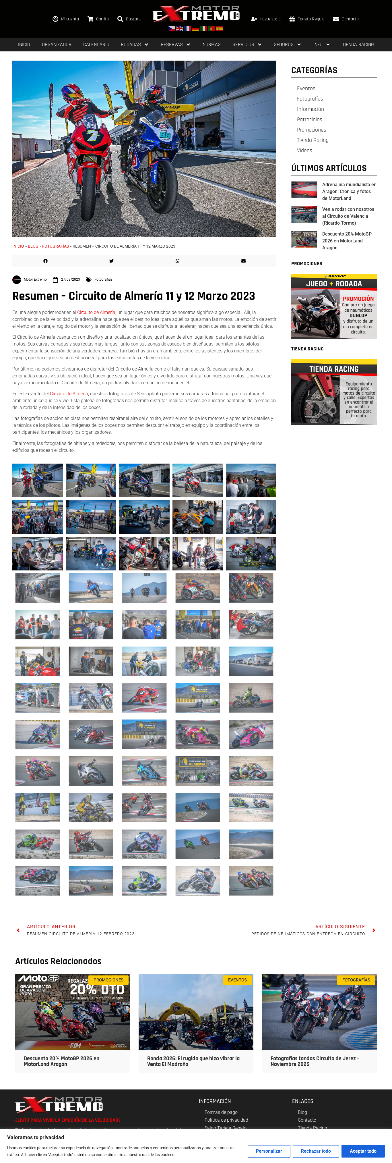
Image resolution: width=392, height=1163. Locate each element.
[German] (196, 28)
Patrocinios (309, 119)
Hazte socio (270, 19)
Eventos (306, 88)
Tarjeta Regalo (311, 19)
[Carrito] (90, 19)
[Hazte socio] (254, 19)
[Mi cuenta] (55, 19)
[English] (180, 28)
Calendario (96, 44)
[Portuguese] (212, 28)
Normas (212, 44)
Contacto (350, 19)
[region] (196, 1146)
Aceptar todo (363, 1151)
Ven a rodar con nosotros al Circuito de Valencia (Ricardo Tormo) (348, 216)
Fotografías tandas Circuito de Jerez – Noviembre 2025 (315, 1061)
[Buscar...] (120, 19)
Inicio (24, 44)
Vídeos (304, 150)
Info (318, 44)
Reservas (172, 44)
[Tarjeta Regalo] (292, 19)
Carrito (102, 19)
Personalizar (269, 1151)
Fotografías (55, 246)
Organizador (56, 44)
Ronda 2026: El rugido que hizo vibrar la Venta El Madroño (193, 1061)
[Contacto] (336, 19)
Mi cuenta (70, 19)
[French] (188, 28)
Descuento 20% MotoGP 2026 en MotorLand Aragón (347, 240)
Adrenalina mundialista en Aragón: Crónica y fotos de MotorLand (349, 191)
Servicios (243, 44)
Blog (33, 246)
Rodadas (131, 44)
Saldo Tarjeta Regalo (226, 1128)
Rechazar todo (316, 1151)
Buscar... (133, 19)
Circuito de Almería (96, 312)
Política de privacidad (226, 1120)
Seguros (284, 44)
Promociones (311, 130)
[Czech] (172, 28)
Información (310, 109)
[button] (45, 261)
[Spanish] (220, 28)
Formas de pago (221, 1112)
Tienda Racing (358, 44)
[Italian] (204, 28)
